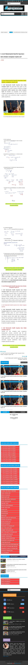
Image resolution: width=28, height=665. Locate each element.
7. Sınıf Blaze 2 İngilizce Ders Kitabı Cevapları (15, 559)
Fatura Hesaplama (5, 581)
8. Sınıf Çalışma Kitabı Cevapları (9, 475)
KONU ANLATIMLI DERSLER (8, 499)
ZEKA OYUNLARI (5, 495)
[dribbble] (14, 1)
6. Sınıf (26, 32)
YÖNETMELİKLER (5, 542)
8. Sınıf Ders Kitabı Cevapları (8, 453)
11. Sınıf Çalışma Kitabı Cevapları (9, 481)
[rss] (16, 1)
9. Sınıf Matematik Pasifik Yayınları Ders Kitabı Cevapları (12, 366)
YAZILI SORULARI (5, 493)
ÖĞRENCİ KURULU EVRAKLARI (9, 548)
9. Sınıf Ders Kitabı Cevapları (8, 455)
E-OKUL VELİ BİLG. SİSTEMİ (8, 491)
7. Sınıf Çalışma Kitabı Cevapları (9, 473)
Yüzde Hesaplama (5, 579)
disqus (13, 412)
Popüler (5, 556)
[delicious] (22, 1)
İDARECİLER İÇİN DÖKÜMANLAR (9, 544)
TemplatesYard (18, 663)
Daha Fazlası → (6, 656)
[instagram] (20, 1)
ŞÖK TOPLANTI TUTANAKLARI (9, 532)
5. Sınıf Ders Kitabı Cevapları (8, 446)
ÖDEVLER (3, 515)
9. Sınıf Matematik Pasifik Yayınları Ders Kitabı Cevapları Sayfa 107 (14, 377)
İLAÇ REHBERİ (5, 552)
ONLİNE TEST (4, 503)
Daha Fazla (24, 362)
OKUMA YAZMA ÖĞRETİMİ (8, 538)
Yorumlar (23, 556)
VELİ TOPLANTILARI (6, 528)
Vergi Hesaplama (5, 583)
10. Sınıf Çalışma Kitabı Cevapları (9, 479)
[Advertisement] (14, 23)
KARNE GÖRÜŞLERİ (6, 536)
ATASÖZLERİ (4, 513)
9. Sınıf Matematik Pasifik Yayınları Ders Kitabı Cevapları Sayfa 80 (14, 392)
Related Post (5, 362)
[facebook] (5, 1)
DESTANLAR (4, 511)
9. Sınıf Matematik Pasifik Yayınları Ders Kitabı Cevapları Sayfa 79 (14, 407)
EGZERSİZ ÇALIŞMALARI (7, 540)
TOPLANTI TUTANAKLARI (7, 526)
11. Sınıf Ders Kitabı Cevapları (8, 459)
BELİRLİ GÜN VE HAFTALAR (8, 517)
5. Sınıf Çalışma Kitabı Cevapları (9, 469)
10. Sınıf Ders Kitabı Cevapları (8, 457)
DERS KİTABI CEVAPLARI (14, 662)
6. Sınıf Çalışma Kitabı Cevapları (9, 471)
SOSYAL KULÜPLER (6, 519)
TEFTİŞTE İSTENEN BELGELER (9, 546)
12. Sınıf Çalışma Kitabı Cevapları (9, 483)
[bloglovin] (13, 1)
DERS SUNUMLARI (6, 501)
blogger (5, 412)
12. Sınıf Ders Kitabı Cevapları (8, 461)
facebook (23, 412)
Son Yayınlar (14, 556)
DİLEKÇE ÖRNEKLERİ (7, 550)
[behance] (18, 1)
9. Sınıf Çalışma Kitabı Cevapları (9, 477)
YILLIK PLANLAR (5, 524)
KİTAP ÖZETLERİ (5, 507)
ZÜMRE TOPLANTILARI (7, 530)
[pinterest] (11, 1)
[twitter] (7, 1)
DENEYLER (4, 509)
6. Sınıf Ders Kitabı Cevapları (8, 448)
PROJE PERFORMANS (7, 505)
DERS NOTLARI (5, 497)
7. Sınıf (6, 32)
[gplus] (9, 1)
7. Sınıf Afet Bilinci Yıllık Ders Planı (15, 32)
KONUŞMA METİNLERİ (7, 534)
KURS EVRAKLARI (6, 521)
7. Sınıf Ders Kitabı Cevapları (8, 451)
